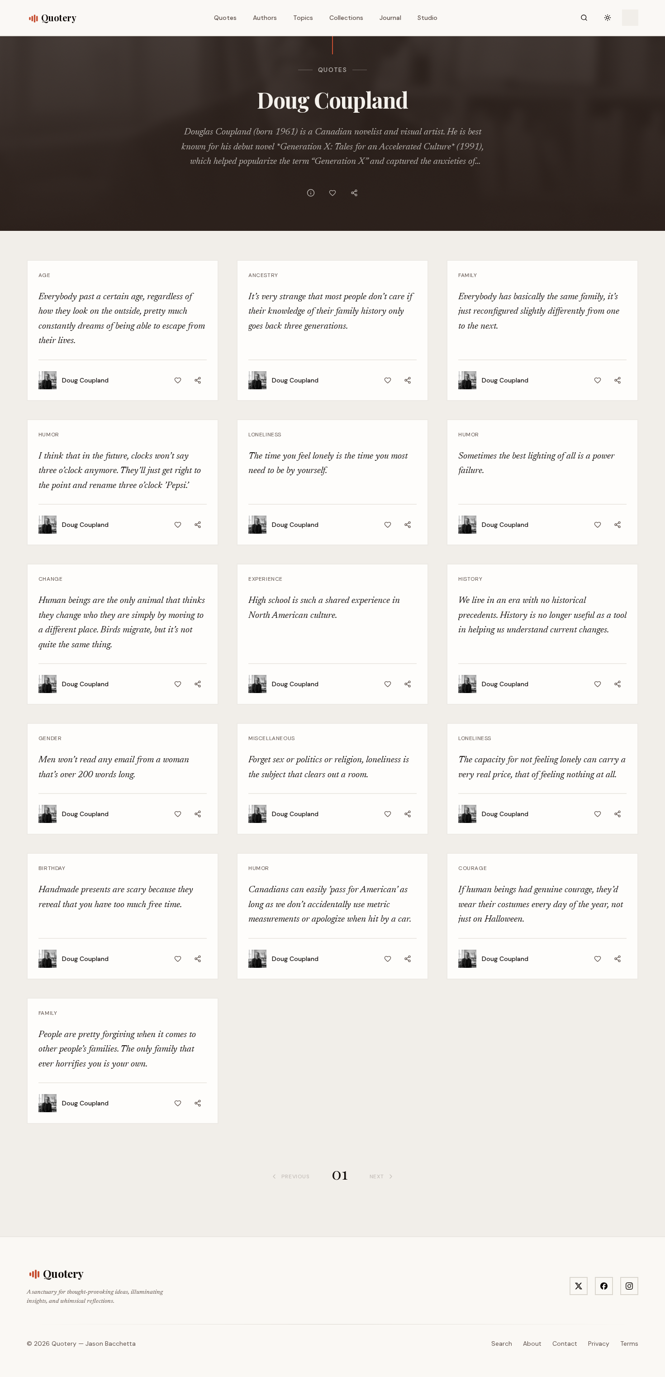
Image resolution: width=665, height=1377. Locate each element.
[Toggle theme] (607, 18)
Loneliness (264, 434)
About (532, 1343)
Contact (564, 1343)
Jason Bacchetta (111, 1343)
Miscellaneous (271, 738)
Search (501, 1343)
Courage (472, 868)
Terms (629, 1343)
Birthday (52, 868)
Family (467, 275)
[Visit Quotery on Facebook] (604, 1286)
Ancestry (263, 275)
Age (44, 275)
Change (50, 579)
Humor (48, 434)
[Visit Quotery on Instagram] (629, 1286)
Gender (50, 738)
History (470, 579)
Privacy (598, 1343)
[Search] (584, 18)
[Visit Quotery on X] (579, 1286)
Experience (265, 579)
